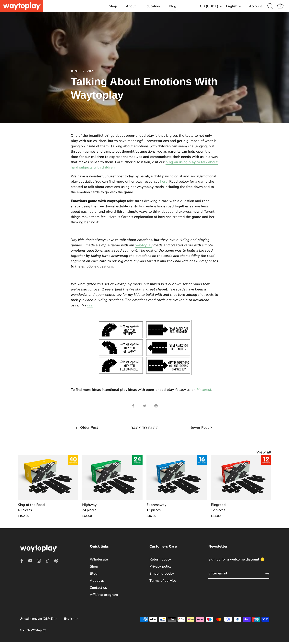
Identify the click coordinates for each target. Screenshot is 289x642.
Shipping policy (161, 573)
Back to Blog (144, 428)
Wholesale (99, 559)
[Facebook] (22, 560)
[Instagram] (39, 560)
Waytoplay (38, 630)
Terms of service (162, 580)
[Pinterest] (56, 560)
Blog (172, 6)
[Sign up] (267, 573)
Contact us (98, 587)
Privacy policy (160, 566)
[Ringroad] (241, 477)
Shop (113, 6)
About (131, 6)
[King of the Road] (48, 477)
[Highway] (112, 477)
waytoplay (143, 245)
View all (263, 452)
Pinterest (203, 389)
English (231, 6)
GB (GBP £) (209, 6)
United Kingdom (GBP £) (36, 619)
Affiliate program (104, 594)
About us (97, 580)
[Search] (270, 6)
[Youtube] (30, 560)
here (164, 181)
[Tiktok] (48, 560)
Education (152, 6)
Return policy (160, 559)
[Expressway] (176, 477)
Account (255, 6)
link (90, 305)
